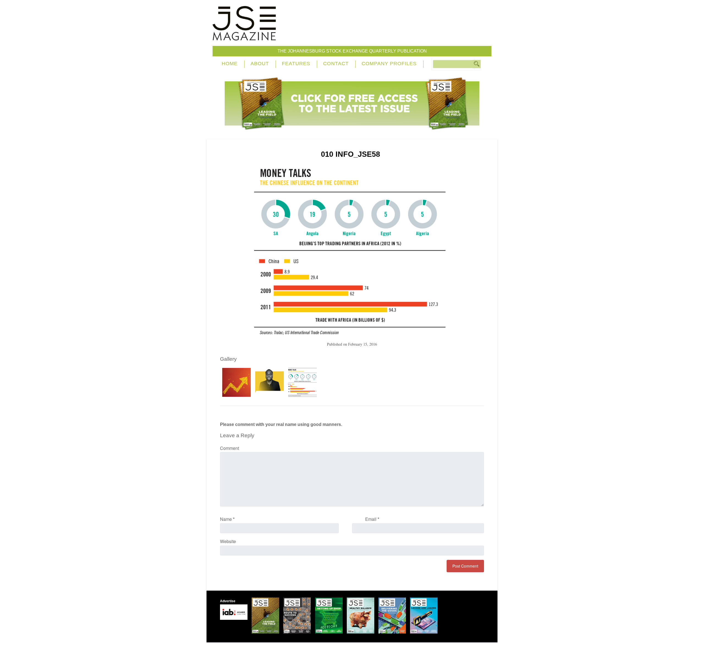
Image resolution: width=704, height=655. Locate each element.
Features (296, 63)
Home (230, 63)
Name (227, 519)
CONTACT (336, 63)
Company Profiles (389, 63)
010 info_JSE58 (350, 154)
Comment (229, 448)
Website (228, 541)
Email (372, 519)
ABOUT (260, 63)
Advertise (227, 601)
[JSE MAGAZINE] (244, 36)
